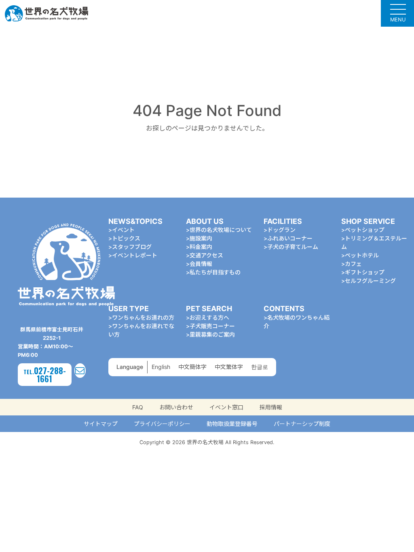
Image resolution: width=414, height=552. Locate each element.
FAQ (137, 407)
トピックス (126, 238)
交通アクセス (206, 255)
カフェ (353, 263)
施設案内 (201, 238)
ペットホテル (362, 255)
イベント (123, 229)
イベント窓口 (226, 407)
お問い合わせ (176, 407)
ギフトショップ (364, 272)
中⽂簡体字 (192, 366)
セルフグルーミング (370, 280)
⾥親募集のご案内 (212, 334)
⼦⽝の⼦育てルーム (292, 246)
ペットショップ (364, 229)
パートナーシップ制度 (302, 423)
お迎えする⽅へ (209, 317)
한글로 (259, 366)
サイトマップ (101, 423)
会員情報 (201, 263)
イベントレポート (134, 255)
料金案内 (201, 246)
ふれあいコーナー (290, 238)
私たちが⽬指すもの (215, 272)
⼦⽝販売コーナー (212, 325)
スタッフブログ (132, 246)
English (161, 366)
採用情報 (271, 407)
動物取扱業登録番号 (232, 423)
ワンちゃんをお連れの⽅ (143, 317)
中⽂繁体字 (229, 366)
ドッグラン (281, 229)
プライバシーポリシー (162, 423)
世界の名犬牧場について (221, 229)
